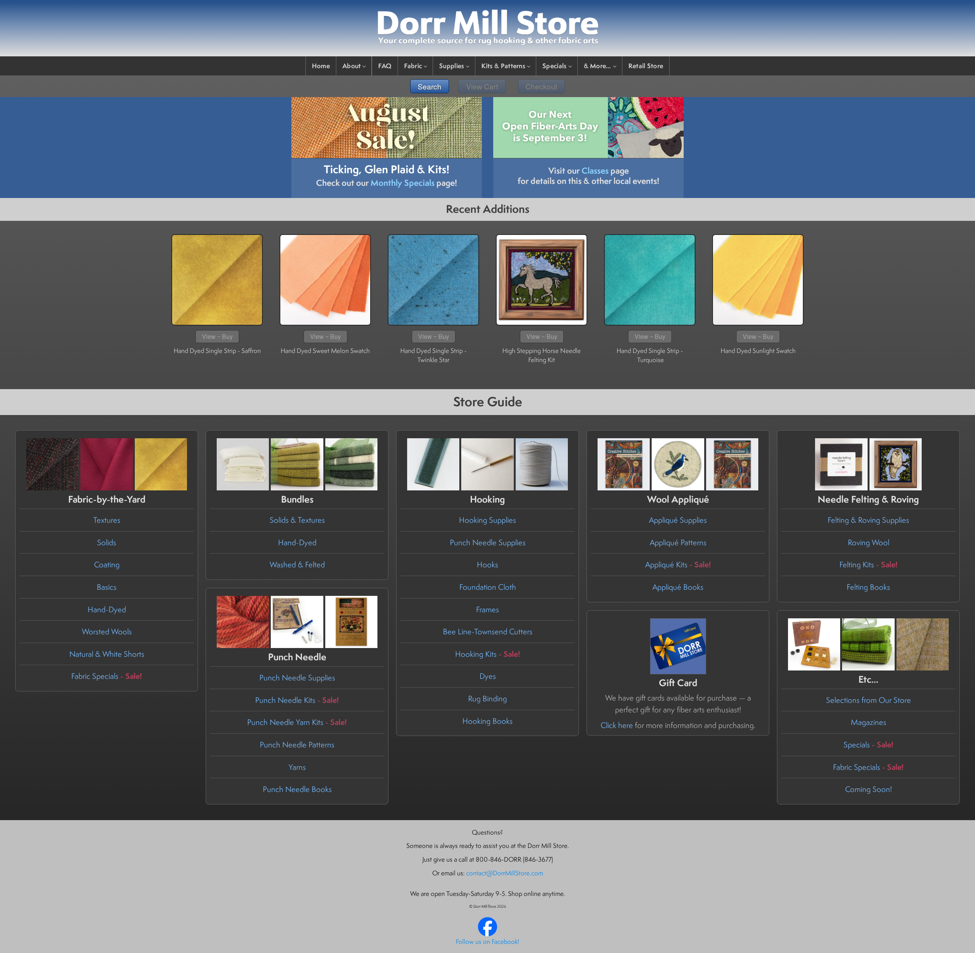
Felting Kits (868, 564)
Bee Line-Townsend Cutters (487, 631)
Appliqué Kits (678, 564)
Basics (107, 587)
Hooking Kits (487, 654)
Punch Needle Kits (297, 700)
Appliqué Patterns (678, 542)
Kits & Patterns (503, 65)
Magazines (868, 722)
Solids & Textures (297, 520)
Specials (554, 65)
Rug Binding (487, 698)
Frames (487, 609)
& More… (597, 65)
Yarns (297, 767)
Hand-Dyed (107, 609)
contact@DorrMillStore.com (504, 873)
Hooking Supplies (487, 520)
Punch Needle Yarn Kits (297, 722)
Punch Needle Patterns (297, 744)
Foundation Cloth (487, 587)
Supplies (451, 65)
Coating (107, 564)
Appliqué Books (677, 587)
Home (321, 65)
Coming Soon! (868, 789)
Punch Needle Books (297, 789)
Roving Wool (868, 542)
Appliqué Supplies (678, 520)
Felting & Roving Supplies (868, 520)
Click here (617, 725)
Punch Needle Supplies (488, 542)
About (351, 65)
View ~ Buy (217, 336)
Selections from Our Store (868, 700)
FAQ (385, 65)
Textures (106, 520)
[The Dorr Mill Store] (487, 934)
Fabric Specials (106, 676)
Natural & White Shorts (106, 654)
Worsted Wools (107, 631)
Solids (106, 542)
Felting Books (868, 587)
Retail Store (645, 65)
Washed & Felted (297, 564)
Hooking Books (487, 721)
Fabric (413, 65)
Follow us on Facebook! (487, 941)
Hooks (487, 564)
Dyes (488, 676)
